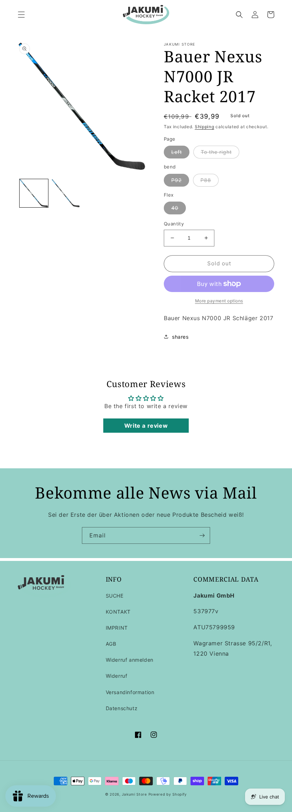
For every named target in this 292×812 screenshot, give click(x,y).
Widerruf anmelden (129, 660)
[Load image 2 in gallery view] (66, 193)
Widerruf (116, 676)
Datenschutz (122, 708)
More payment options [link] (219, 300)
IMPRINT (117, 628)
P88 (205, 180)
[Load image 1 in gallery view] (34, 193)
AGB (111, 644)
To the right (216, 152)
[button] (21, 14)
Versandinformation (130, 692)
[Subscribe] (202, 535)
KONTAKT (118, 612)
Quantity (174, 224)
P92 (176, 180)
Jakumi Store (134, 794)
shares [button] (180, 337)
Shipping (204, 126)
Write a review (146, 425)
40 (174, 208)
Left (176, 152)
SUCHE (115, 596)
